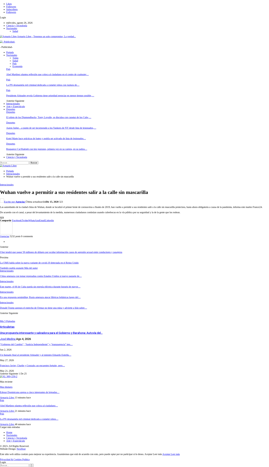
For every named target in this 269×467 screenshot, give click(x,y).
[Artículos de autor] (6, 233)
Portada (10, 52)
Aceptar (166, 454)
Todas (15, 58)
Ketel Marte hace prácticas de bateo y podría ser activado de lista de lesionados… (46, 138)
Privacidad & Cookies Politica (15, 459)
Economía (17, 66)
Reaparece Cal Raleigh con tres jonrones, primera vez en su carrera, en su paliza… (46, 149)
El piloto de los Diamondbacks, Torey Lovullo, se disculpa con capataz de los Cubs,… (48, 117)
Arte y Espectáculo (15, 106)
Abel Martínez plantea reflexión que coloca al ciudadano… (29, 405)
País (14, 63)
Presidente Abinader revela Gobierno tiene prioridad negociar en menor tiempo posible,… (50, 95)
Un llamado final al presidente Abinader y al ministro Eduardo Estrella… (35, 355)
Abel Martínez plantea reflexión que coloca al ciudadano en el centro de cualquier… (47, 74)
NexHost (21, 449)
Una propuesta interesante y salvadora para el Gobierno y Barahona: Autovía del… (51, 333)
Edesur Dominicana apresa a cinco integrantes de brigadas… (29, 392)
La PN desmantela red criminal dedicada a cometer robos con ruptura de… (42, 85)
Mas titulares (6, 387)
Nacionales (11, 28)
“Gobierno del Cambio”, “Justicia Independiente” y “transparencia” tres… (36, 344)
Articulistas (7, 326)
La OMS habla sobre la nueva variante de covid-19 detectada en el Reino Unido (39, 262)
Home (9, 432)
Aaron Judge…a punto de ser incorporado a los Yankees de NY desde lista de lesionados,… (51, 128)
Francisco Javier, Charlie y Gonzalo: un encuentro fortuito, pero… (32, 365)
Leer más (175, 454)
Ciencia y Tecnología (16, 25)
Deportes (10, 109)
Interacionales (13, 103)
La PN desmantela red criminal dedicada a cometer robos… (29, 419)
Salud (15, 31)
